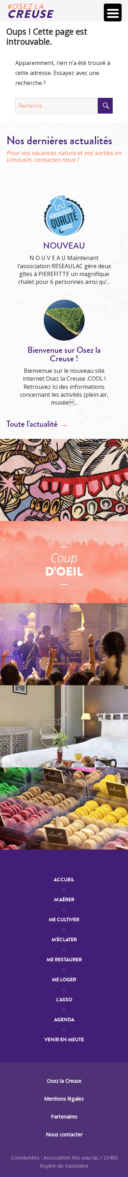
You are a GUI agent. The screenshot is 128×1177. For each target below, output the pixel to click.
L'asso (64, 999)
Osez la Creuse (64, 1080)
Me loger (64, 979)
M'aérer (64, 899)
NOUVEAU (64, 246)
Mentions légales (64, 1098)
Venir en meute (64, 1039)
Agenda (64, 1019)
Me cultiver (64, 919)
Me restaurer (64, 959)
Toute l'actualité (37, 424)
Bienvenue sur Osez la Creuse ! (64, 354)
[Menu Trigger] (113, 12)
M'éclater (64, 939)
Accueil (64, 879)
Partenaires (64, 1116)
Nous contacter (64, 1134)
